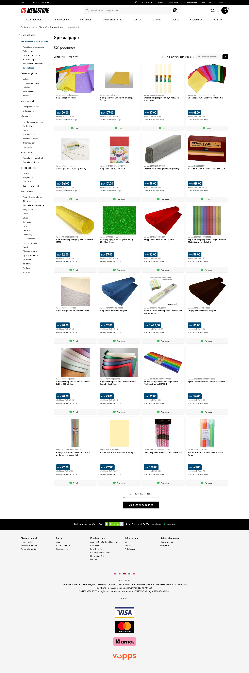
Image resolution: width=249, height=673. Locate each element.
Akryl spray (28, 209)
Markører (27, 268)
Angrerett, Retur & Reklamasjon (104, 542)
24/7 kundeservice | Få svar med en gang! (38, 2)
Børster (26, 247)
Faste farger (26, 152)
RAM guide (164, 545)
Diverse (26, 173)
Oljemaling (27, 234)
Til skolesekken (28, 167)
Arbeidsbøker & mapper (33, 47)
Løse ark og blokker (31, 55)
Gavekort (160, 2)
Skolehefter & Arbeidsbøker (35, 41)
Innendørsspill (27, 101)
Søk (225, 56)
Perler (25, 130)
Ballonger (27, 79)
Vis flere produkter (141, 505)
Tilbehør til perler (30, 138)
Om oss (128, 542)
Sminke (26, 95)
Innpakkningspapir (31, 83)
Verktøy (26, 272)
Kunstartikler (27, 191)
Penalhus (27, 181)
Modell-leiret (28, 126)
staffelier (27, 259)
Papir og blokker (30, 243)
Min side (93, 560)
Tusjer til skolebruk (31, 186)
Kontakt (128, 545)
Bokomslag (28, 51)
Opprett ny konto (208, 2)
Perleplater (28, 147)
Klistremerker (29, 91)
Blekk (25, 218)
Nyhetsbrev (130, 549)
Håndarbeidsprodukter (33, 122)
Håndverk (25, 116)
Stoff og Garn (29, 134)
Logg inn (222, 2)
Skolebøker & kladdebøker (34, 63)
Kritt (25, 226)
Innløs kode (173, 2)
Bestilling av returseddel (100, 552)
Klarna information (29, 549)
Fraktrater (95, 545)
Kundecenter (147, 2)
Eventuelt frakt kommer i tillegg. (66, 119)
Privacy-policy (27, 542)
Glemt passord (61, 549)
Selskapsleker (29, 111)
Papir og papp (29, 59)
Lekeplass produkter (32, 106)
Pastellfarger (29, 238)
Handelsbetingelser (29, 545)
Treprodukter (29, 143)
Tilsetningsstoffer (31, 201)
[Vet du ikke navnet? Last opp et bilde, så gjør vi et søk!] (175, 10)
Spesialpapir (28, 68)
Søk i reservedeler (189, 2)
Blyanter (26, 213)
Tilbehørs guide (166, 542)
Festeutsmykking (29, 73)
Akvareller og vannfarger (34, 205)
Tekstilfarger (28, 263)
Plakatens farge (30, 251)
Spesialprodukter (30, 255)
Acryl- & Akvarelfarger (33, 197)
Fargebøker (28, 177)
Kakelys (26, 87)
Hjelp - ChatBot (97, 556)
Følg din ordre (96, 549)
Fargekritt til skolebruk (33, 158)
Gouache (27, 222)
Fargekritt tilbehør (31, 162)
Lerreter (26, 230)
